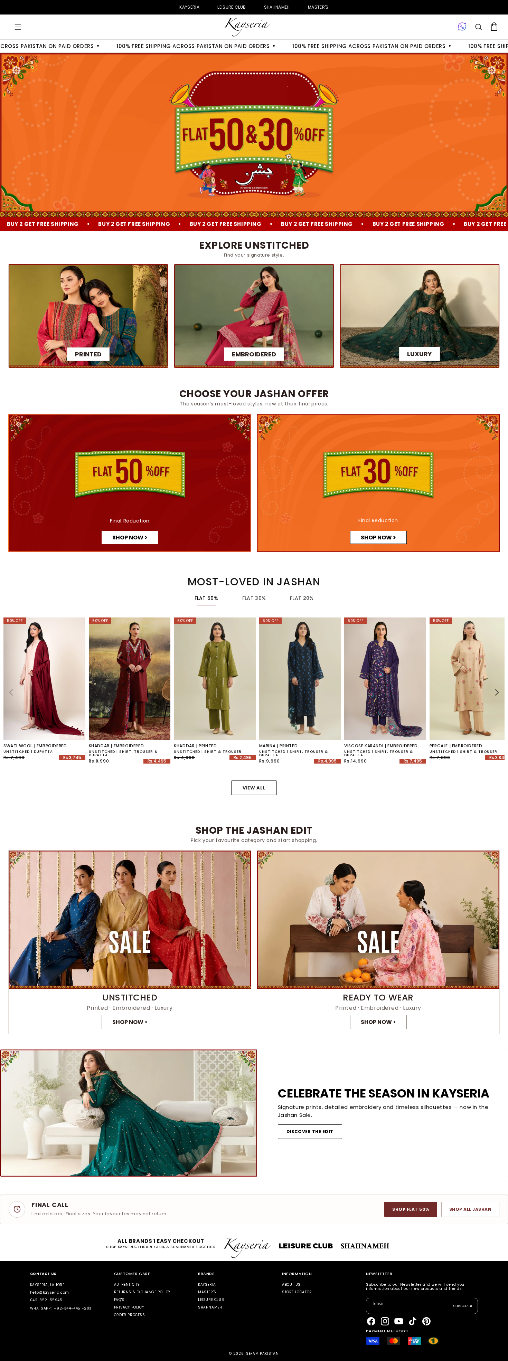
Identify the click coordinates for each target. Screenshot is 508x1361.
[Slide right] (497, 692)
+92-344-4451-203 (73, 1308)
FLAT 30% (254, 598)
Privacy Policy (129, 1307)
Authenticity (127, 1285)
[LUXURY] (419, 316)
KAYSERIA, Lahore (47, 1284)
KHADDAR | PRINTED (195, 746)
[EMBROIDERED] (253, 316)
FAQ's (119, 1299)
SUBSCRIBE (463, 1305)
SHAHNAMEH (277, 7)
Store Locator (297, 1292)
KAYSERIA (189, 7)
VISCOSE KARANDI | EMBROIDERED (380, 746)
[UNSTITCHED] (130, 942)
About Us (291, 1285)
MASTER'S (318, 7)
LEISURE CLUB (231, 7)
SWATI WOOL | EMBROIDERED (35, 746)
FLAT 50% (206, 598)
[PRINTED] (88, 316)
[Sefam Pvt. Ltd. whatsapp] (462, 27)
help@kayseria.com (49, 1292)
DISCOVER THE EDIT (309, 1131)
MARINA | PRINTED (278, 746)
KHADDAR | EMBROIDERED (116, 746)
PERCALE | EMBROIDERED (456, 746)
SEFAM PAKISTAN (262, 1353)
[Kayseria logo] (247, 27)
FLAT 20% (301, 598)
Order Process (129, 1314)
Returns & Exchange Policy (142, 1292)
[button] (18, 27)
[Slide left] (11, 692)
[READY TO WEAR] (378, 942)
